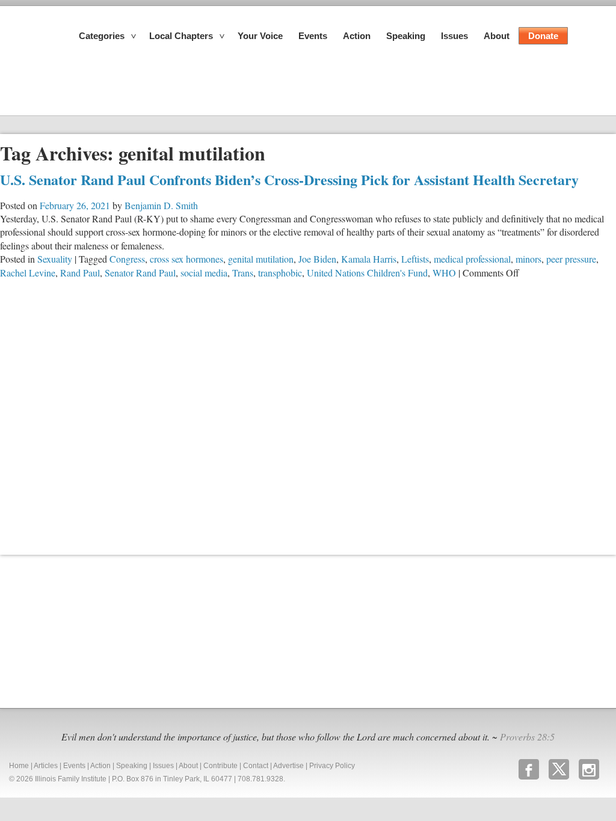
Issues (454, 36)
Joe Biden (317, 258)
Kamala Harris (368, 258)
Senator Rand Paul (140, 272)
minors (528, 258)
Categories (102, 36)
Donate (543, 36)
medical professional (472, 258)
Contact (255, 765)
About (497, 36)
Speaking (405, 36)
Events (312, 36)
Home (19, 765)
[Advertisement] (90, 630)
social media (203, 272)
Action (357, 36)
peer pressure (571, 258)
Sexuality (54, 258)
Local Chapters (181, 36)
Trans (242, 272)
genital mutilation (261, 258)
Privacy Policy (332, 765)
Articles (46, 765)
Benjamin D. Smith (161, 205)
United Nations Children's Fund (367, 272)
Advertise (288, 765)
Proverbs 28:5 (527, 736)
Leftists (415, 258)
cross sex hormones (186, 258)
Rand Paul (80, 272)
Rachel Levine (27, 272)
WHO (444, 272)
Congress (127, 258)
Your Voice (260, 36)
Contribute (220, 765)
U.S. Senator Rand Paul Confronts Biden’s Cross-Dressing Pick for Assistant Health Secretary (289, 179)
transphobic (280, 272)
